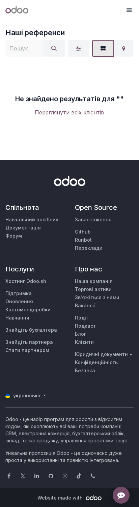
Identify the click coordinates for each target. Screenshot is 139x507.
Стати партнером (27, 350)
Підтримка (18, 293)
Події (81, 318)
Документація (23, 227)
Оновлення (19, 301)
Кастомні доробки (28, 309)
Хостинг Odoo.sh (25, 281)
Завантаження (93, 219)
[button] (129, 10)
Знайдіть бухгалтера (31, 330)
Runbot (83, 240)
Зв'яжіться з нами (97, 297)
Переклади (89, 248)
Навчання (17, 318)
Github (83, 232)
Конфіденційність (96, 362)
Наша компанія (94, 281)
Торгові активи (93, 289)
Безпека (85, 370)
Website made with (60, 498)
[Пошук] (54, 48)
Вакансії (85, 305)
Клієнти (84, 342)
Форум (13, 236)
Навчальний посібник (31, 219)
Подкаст (85, 326)
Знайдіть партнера (29, 342)
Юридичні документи (101, 354)
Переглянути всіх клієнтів (69, 112)
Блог (80, 334)
